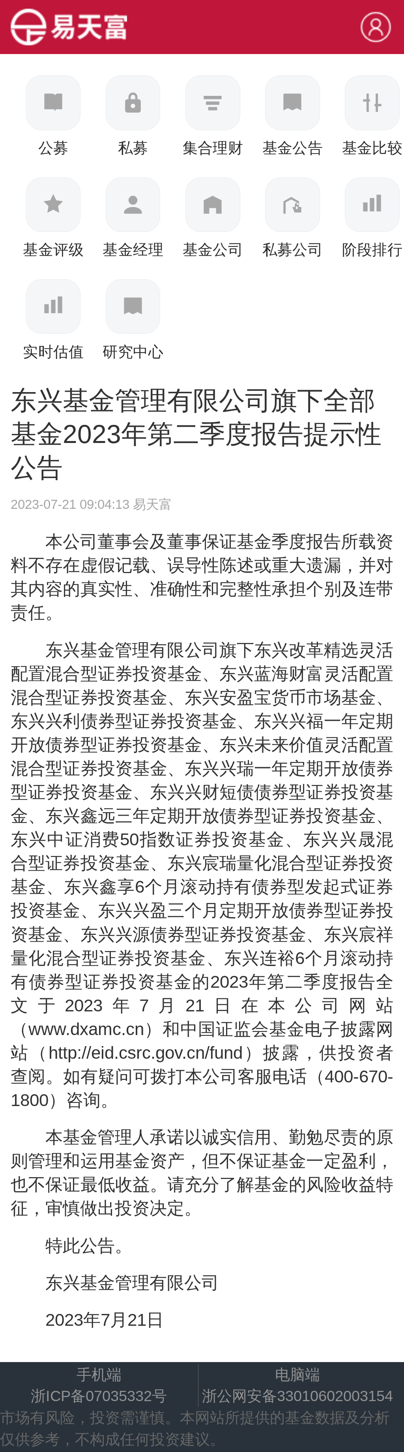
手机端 (99, 1374)
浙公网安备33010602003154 (297, 1395)
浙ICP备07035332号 (99, 1395)
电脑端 (297, 1374)
